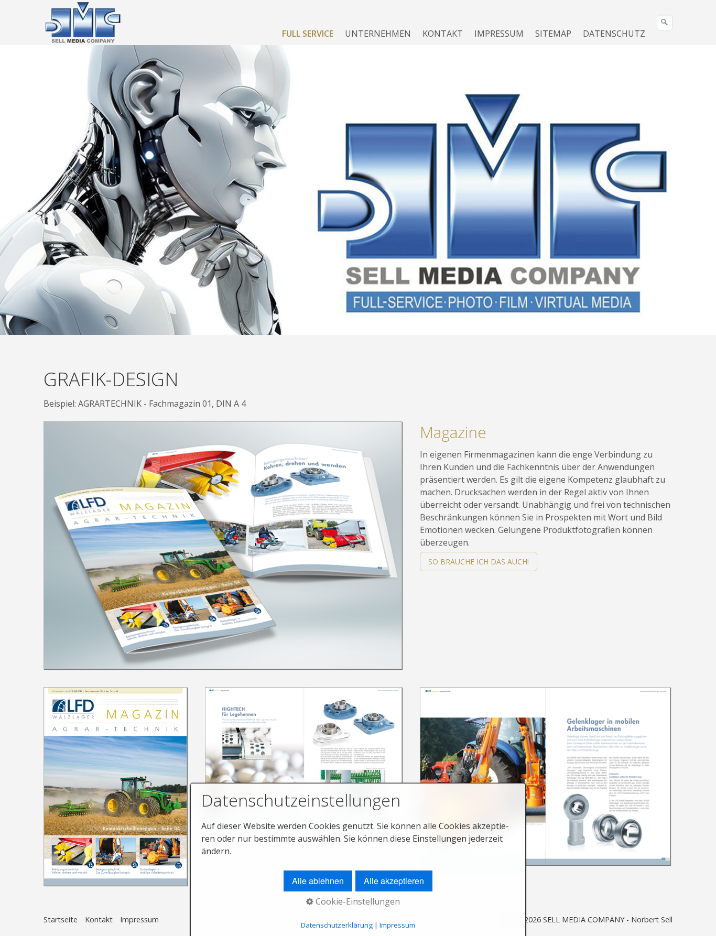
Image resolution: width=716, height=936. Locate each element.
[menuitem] (308, 33)
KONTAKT (442, 33)
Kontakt (99, 919)
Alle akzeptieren (394, 881)
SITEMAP (553, 33)
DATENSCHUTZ (614, 33)
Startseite (61, 919)
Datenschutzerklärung (337, 925)
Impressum (139, 919)
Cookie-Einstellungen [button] (356, 901)
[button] (478, 561)
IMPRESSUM (499, 33)
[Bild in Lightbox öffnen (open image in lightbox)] (223, 545)
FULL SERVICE (307, 33)
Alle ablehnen (318, 881)
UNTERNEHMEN (378, 33)
